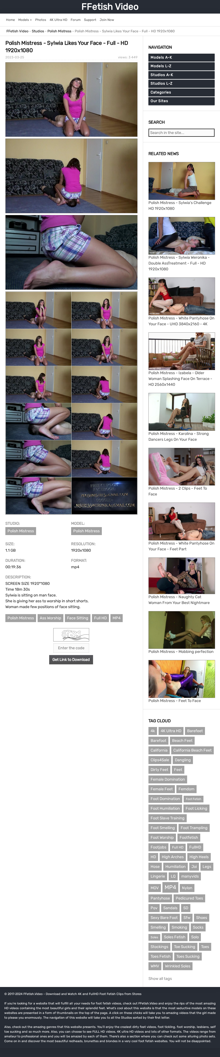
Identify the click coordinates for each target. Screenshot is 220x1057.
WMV (155, 966)
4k (153, 731)
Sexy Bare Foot (164, 917)
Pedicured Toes (189, 898)
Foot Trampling (194, 827)
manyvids (190, 876)
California (159, 750)
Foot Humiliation (165, 808)
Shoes (201, 917)
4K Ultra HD (171, 731)
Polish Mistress (21, 531)
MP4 (117, 618)
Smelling (158, 927)
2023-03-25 (14, 57)
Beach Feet (182, 740)
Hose (155, 866)
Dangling (183, 760)
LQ (173, 876)
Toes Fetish (161, 956)
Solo (195, 937)
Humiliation (175, 866)
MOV (155, 888)
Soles (154, 937)
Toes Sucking (188, 956)
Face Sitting (77, 618)
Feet (178, 769)
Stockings (159, 946)
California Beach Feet (192, 750)
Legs (207, 866)
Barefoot (158, 740)
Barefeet (195, 731)
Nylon (187, 888)
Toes (205, 946)
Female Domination (168, 779)
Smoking (179, 927)
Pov (154, 908)
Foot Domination (165, 798)
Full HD (100, 618)
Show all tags (160, 978)
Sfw (186, 917)
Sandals (170, 908)
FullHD (195, 847)
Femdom (186, 789)
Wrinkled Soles (177, 966)
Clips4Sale (160, 760)
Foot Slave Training (168, 818)
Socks (198, 927)
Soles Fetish (174, 937)
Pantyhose (160, 898)
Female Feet (162, 789)
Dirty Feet (159, 769)
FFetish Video (110, 6)
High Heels (199, 857)
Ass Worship (50, 618)
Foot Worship (162, 837)
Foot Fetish (193, 799)
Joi (194, 866)
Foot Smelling (163, 827)
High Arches (173, 857)
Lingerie (158, 876)
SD (185, 908)
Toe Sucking (184, 946)
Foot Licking (196, 808)
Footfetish (189, 837)
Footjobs (158, 847)
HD (153, 857)
